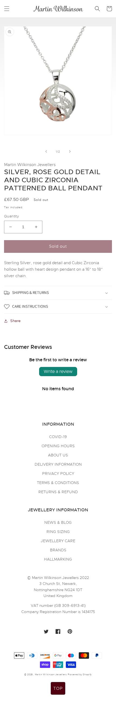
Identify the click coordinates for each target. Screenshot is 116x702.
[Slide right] (70, 151)
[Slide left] (46, 151)
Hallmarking (58, 559)
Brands (58, 550)
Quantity (11, 216)
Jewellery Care (58, 540)
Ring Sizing (58, 531)
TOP (58, 688)
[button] (7, 9)
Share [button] (15, 320)
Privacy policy (58, 473)
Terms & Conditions (58, 482)
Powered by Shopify (80, 674)
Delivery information (58, 464)
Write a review (58, 371)
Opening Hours (58, 445)
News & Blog (58, 522)
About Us (58, 455)
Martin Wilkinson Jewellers (51, 674)
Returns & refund (58, 491)
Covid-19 (58, 436)
